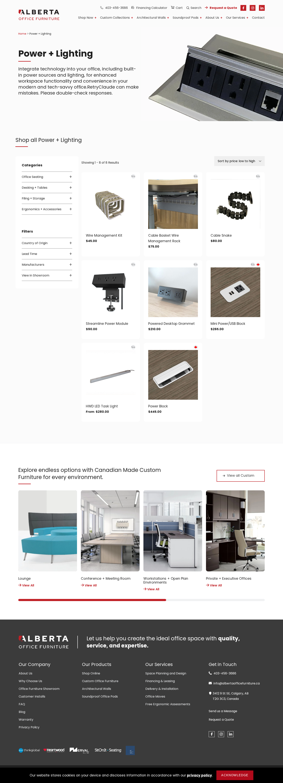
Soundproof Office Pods (100, 696)
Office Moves (155, 696)
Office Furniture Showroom (39, 689)
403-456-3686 (116, 8)
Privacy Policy (29, 727)
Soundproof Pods (185, 18)
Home (22, 34)
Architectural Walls (151, 18)
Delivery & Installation (161, 689)
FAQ (22, 704)
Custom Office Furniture (100, 681)
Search (196, 8)
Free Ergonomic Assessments (167, 704)
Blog (22, 712)
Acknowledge (234, 775)
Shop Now (85, 18)
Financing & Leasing (160, 681)
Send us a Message (223, 711)
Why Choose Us (30, 681)
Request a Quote (223, 8)
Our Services (235, 18)
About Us (212, 18)
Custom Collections (115, 18)
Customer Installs (32, 696)
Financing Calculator (151, 8)
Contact (258, 18)
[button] (92, 600)
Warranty (26, 719)
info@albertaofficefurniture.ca (236, 683)
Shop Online (91, 673)
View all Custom (240, 475)
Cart (179, 8)
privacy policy (199, 775)
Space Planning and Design (165, 673)
